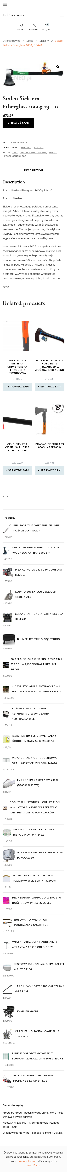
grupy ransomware (33, 152)
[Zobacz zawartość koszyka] (46, 26)
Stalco (38, 147)
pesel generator (15, 156)
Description (33, 170)
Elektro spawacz (13, 15)
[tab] (33, 170)
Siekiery (26, 147)
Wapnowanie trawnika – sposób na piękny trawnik (33, 1133)
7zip (14, 152)
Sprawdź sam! (18, 122)
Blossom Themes (27, 1161)
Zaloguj (34, 29)
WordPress (33, 1165)
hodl (52, 152)
